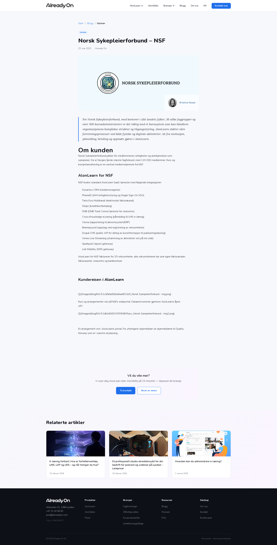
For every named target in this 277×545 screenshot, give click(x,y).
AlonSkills (153, 5)
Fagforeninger (130, 506)
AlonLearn (135, 5)
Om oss (194, 5)
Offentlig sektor (131, 512)
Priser (87, 517)
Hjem (80, 23)
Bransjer (168, 5)
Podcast (166, 512)
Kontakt (204, 512)
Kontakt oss (221, 5)
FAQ (164, 517)
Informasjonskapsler (222, 538)
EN (205, 5)
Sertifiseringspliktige (133, 523)
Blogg (183, 5)
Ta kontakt (125, 390)
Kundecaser (206, 517)
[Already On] (59, 5)
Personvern (206, 538)
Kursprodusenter (131, 517)
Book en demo (149, 390)
